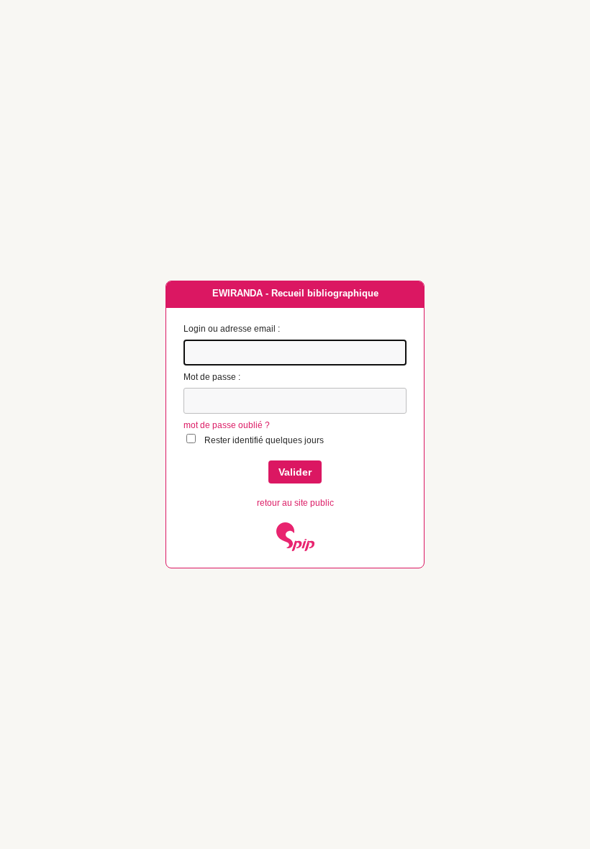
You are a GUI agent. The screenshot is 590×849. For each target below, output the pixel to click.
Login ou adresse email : (231, 329)
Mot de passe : (211, 377)
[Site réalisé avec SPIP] (295, 548)
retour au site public (295, 503)
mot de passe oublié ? (226, 425)
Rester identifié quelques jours (264, 440)
